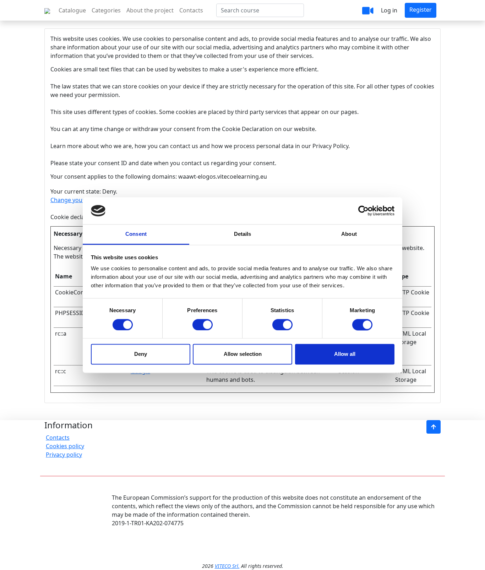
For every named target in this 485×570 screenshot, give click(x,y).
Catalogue (72, 10)
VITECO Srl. (227, 566)
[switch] (202, 324)
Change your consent (79, 200)
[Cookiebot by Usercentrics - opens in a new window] (363, 210)
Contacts (191, 10)
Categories (106, 10)
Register (420, 9)
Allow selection (243, 354)
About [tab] (349, 234)
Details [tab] (242, 234)
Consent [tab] (136, 234)
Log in (389, 10)
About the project (150, 10)
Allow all (344, 354)
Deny (140, 354)
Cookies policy (65, 446)
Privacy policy (64, 454)
